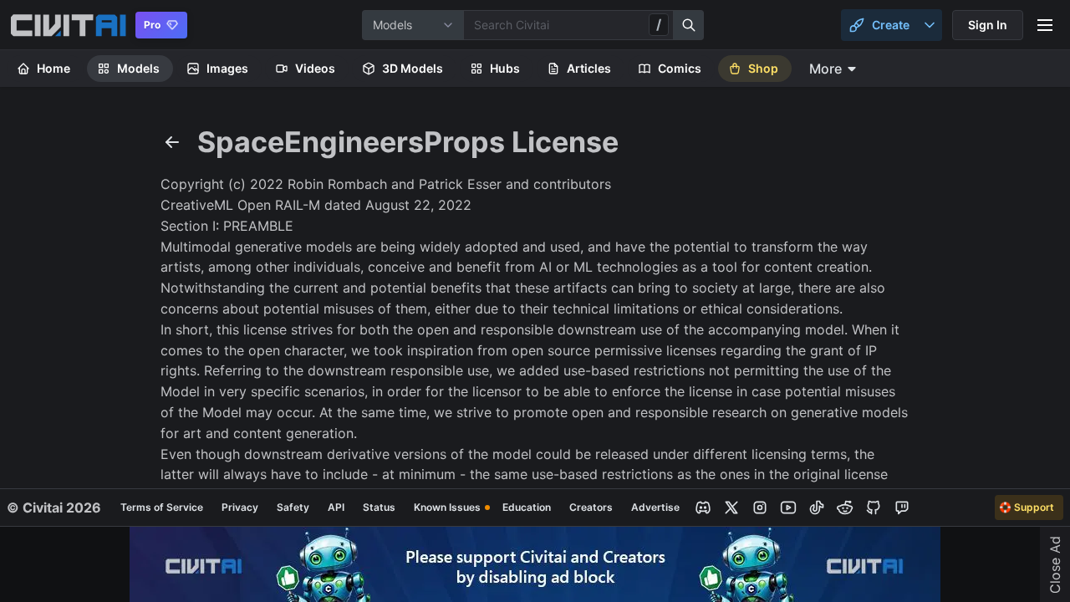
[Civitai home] (68, 25)
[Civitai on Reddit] (845, 507)
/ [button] (658, 24)
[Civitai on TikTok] (816, 507)
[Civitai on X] (731, 507)
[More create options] (929, 25)
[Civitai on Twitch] (902, 507)
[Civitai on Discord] (703, 507)
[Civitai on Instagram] (760, 507)
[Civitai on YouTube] (788, 507)
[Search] (689, 25)
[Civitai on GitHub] (873, 507)
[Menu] (1045, 25)
